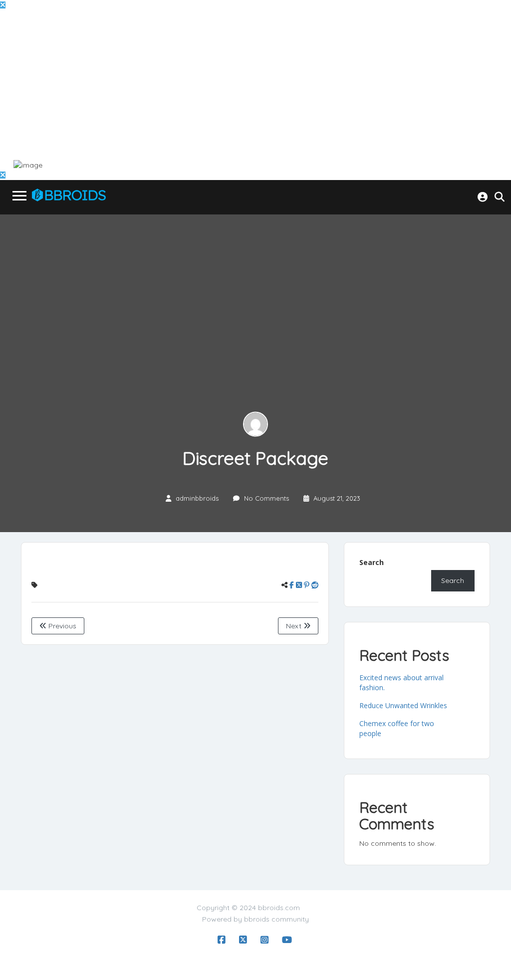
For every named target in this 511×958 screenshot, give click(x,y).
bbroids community (276, 919)
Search (371, 562)
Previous (61, 625)
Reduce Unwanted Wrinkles (403, 705)
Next (294, 625)
